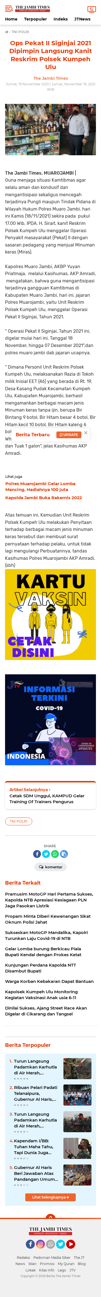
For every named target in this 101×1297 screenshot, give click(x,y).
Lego (62, 1270)
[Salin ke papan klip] (64, 854)
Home (11, 19)
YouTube (74, 1251)
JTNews (82, 19)
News (20, 1264)
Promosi (47, 1264)
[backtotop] (50, 1219)
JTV (72, 1270)
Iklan (32, 1264)
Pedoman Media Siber (51, 1257)
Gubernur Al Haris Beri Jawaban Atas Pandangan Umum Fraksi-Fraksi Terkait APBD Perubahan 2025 (36, 1173)
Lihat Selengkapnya (49, 1197)
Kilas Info (46, 1270)
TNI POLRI (18, 821)
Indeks (61, 19)
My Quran (66, 1264)
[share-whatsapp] (55, 854)
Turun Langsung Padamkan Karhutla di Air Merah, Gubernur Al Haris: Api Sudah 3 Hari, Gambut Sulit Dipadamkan (35, 1067)
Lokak (31, 1270)
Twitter (63, 1251)
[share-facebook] (37, 854)
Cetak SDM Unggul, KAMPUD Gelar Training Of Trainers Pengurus (47, 798)
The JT (79, 1257)
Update (70, 435)
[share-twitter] (46, 854)
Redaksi (23, 1257)
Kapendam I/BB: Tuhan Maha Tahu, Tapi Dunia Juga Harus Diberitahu (33, 1147)
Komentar (53, 867)
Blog (82, 1264)
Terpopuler (35, 19)
